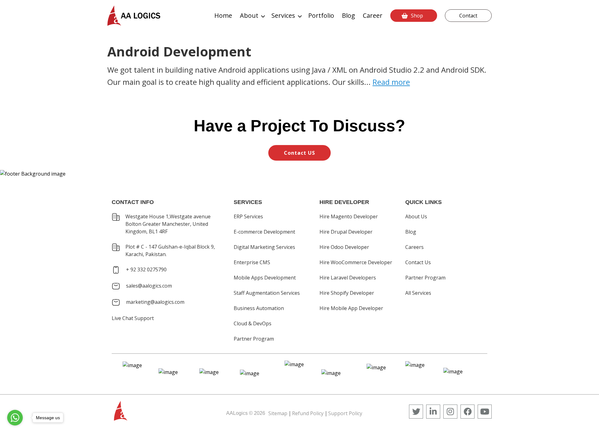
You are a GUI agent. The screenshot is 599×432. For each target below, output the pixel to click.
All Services (418, 292)
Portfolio (321, 15)
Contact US (299, 152)
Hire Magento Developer (348, 216)
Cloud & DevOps (252, 323)
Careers (414, 247)
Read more (391, 82)
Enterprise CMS (252, 262)
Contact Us (418, 262)
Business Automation (259, 308)
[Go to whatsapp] (15, 417)
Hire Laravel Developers (347, 277)
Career (372, 15)
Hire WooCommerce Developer (355, 262)
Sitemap (277, 413)
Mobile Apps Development (265, 277)
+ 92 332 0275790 (146, 269)
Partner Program (254, 338)
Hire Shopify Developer (346, 292)
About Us (416, 216)
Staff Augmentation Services (267, 292)
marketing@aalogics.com (155, 302)
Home (223, 15)
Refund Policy (308, 413)
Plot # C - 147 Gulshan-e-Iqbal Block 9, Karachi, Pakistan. (170, 250)
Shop (417, 15)
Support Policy (345, 413)
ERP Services (248, 216)
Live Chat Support (133, 318)
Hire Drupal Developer (346, 231)
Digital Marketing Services (264, 247)
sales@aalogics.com (149, 285)
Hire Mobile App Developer (351, 308)
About (249, 15)
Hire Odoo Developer (344, 247)
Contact (468, 15)
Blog (348, 15)
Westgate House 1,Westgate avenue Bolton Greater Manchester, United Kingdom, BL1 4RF (168, 224)
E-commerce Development (264, 231)
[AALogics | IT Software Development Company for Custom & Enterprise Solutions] (133, 15)
